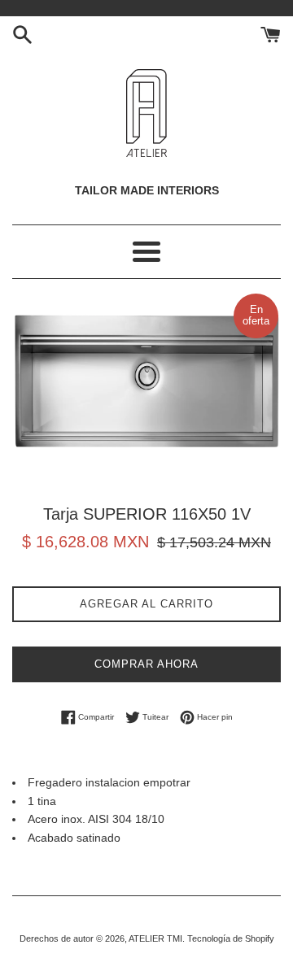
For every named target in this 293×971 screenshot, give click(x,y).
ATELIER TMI (155, 938)
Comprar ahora (146, 664)
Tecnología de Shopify (230, 938)
